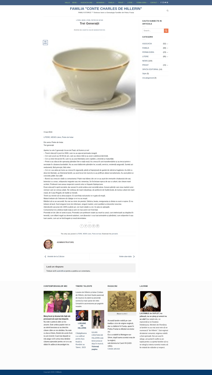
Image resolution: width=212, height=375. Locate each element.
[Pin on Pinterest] (94, 226)
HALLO (67, 2)
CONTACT (153, 2)
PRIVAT (120, 2)
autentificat (61, 271)
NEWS (74, 2)
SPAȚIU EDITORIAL (150, 69)
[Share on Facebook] (81, 226)
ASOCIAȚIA (147, 44)
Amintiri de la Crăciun (55, 256)
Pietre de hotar (97, 20)
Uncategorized (148, 78)
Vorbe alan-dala (125, 256)
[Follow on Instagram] (163, 2)
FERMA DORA (141, 2)
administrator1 (99, 30)
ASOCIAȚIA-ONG (86, 2)
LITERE (130, 2)
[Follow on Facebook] (161, 2)
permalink (115, 234)
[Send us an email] (167, 2)
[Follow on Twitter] (165, 2)
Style (144, 74)
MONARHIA (100, 2)
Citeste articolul (114, 349)
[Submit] (166, 31)
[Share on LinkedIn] (97, 226)
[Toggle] (167, 43)
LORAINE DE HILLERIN (82, 325)
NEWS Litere (86, 20)
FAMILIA (111, 2)
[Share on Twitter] (85, 226)
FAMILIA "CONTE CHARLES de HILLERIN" (106, 8)
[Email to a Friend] (90, 226)
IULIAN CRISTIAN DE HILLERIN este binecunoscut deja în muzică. (97, 340)
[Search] (167, 11)
